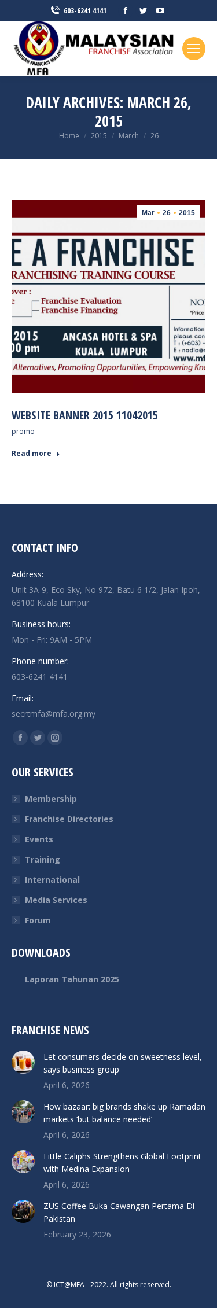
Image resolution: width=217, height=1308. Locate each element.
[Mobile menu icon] (193, 48)
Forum (38, 920)
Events (39, 839)
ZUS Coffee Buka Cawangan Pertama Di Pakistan (118, 1212)
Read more (32, 453)
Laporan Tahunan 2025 (72, 979)
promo (23, 431)
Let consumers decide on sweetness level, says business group (122, 1063)
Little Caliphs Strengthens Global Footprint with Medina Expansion (122, 1162)
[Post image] (23, 1062)
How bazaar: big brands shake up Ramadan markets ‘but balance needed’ (124, 1113)
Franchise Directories (69, 818)
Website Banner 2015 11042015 (85, 415)
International (52, 879)
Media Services (56, 899)
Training (42, 859)
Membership (51, 798)
